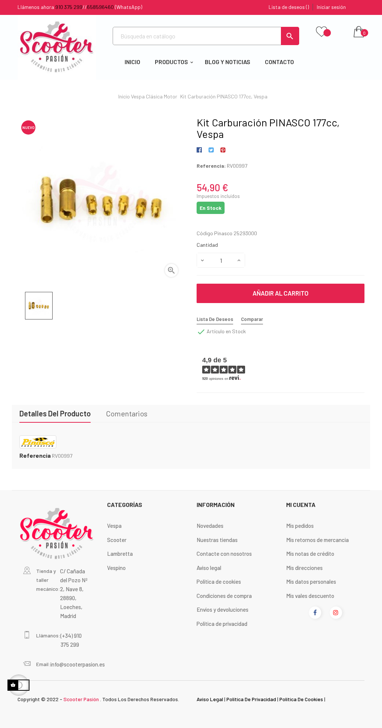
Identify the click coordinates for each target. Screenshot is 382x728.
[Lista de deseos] (321, 32)
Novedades (210, 525)
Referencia (35, 455)
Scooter (116, 539)
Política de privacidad (222, 623)
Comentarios (126, 413)
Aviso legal (209, 567)
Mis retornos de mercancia (317, 539)
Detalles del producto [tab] (55, 413)
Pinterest (222, 150)
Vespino (116, 567)
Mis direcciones (304, 567)
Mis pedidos (300, 525)
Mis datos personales (311, 581)
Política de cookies (219, 581)
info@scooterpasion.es (77, 664)
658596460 (100, 7)
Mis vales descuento (310, 595)
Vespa (114, 525)
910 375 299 (68, 7)
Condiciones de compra (224, 595)
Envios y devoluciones (222, 609)
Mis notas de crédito (310, 553)
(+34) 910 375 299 (71, 640)
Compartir (200, 150)
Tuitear (211, 150)
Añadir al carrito (281, 293)
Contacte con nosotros (224, 553)
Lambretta (120, 553)
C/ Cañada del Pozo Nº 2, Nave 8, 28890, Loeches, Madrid (74, 593)
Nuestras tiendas (217, 539)
